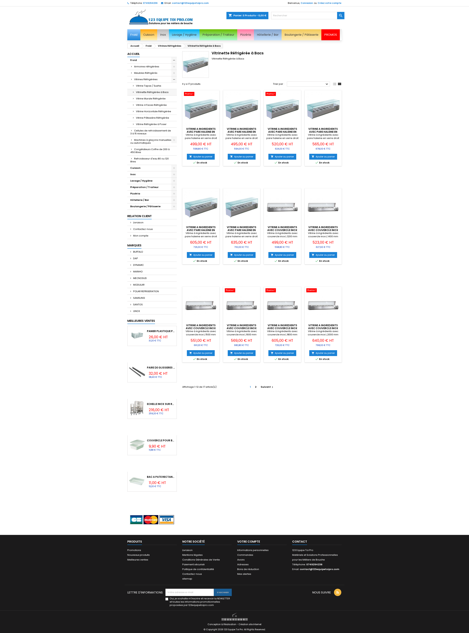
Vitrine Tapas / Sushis (148, 85)
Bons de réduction (248, 569)
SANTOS (138, 304)
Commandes (245, 555)
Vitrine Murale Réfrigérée (151, 98)
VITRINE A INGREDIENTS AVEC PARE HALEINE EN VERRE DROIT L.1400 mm (241, 132)
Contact (299, 541)
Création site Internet (250, 624)
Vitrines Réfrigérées (146, 79)
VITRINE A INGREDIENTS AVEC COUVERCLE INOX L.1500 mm (201, 328)
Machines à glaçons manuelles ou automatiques (150, 141)
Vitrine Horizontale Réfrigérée (153, 111)
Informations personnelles (253, 550)
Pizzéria (135, 193)
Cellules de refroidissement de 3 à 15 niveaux (150, 132)
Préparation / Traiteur (144, 187)
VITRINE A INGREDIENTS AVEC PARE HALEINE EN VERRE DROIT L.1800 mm (201, 230)
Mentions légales (192, 555)
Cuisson (135, 168)
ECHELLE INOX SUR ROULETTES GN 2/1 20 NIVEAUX (161, 404)
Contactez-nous (143, 229)
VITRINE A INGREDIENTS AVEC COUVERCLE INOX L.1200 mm (282, 230)
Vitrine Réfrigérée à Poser (151, 124)
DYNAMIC (138, 265)
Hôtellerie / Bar (139, 200)
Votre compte (248, 541)
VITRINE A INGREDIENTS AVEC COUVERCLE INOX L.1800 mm (282, 328)
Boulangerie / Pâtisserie (145, 206)
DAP (135, 258)
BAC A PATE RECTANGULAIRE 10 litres (161, 476)
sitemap (187, 578)
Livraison (138, 222)
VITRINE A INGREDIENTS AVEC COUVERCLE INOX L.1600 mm (242, 328)
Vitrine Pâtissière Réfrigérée (152, 118)
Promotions (134, 550)
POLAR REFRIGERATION (146, 291)
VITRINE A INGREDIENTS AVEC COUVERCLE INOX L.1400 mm (323, 230)
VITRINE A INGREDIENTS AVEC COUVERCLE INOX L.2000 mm (323, 328)
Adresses (243, 564)
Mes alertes (244, 574)
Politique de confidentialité (198, 569)
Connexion (307, 3)
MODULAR (139, 284)
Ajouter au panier (200, 156)
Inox (133, 174)
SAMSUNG (139, 298)
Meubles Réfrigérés (145, 73)
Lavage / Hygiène (141, 181)
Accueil (133, 54)
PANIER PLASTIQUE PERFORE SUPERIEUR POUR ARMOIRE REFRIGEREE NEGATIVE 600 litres (161, 331)
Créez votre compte (329, 3)
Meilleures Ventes (141, 321)
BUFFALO (138, 252)
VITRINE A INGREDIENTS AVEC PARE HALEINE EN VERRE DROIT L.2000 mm (241, 230)
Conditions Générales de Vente (201, 559)
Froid (133, 60)
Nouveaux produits (138, 555)
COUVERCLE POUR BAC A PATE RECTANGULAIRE (161, 440)
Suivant (267, 387)
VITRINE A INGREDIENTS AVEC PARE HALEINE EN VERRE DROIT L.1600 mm (323, 132)
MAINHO (138, 271)
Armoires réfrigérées (146, 66)
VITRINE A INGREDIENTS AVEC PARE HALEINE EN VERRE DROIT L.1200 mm (201, 132)
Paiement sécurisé (193, 564)
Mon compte (140, 235)
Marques (134, 245)
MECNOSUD (140, 278)
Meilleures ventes (137, 559)
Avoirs (241, 559)
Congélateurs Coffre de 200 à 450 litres (150, 151)
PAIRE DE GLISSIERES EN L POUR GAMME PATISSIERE (161, 367)
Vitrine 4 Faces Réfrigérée (151, 105)
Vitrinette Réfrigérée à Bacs (152, 92)
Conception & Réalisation (222, 624)
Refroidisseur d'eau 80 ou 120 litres (149, 160)
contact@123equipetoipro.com (190, 3)
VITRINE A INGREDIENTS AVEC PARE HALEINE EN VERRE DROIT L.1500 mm (282, 132)
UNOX (136, 311)
